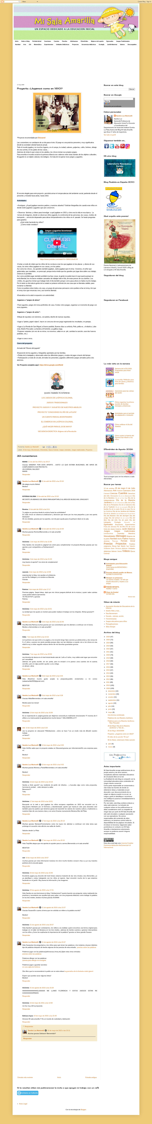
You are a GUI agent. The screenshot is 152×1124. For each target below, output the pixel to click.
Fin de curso (130, 527)
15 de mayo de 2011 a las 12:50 (41, 1003)
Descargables (132, 44)
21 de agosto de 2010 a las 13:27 (54, 907)
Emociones (119, 524)
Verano (119, 551)
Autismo (120, 490)
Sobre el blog (25, 41)
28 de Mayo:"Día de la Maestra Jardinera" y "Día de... (119, 727)
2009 (108, 688)
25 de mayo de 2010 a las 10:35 (41, 873)
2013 (108, 676)
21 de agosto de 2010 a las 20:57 (42, 925)
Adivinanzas (74, 41)
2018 (108, 661)
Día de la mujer (125, 509)
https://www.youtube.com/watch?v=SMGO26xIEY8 (59, 259)
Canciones (47, 41)
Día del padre (123, 520)
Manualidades (109, 536)
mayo (110, 712)
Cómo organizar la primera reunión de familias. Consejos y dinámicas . (124, 404)
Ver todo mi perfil (110, 135)
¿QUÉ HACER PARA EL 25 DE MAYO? (57, 427)
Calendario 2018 (129, 490)
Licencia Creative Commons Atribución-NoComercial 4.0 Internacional (118, 845)
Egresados (109, 41)
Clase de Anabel (112, 592)
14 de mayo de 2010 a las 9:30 (53, 745)
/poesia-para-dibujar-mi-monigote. (34, 960)
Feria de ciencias (110, 527)
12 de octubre (109, 488)
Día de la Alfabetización (125, 496)
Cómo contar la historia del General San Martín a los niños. (124, 437)
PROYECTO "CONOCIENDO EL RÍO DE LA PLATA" (57, 412)
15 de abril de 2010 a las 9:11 (39, 509)
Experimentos (48, 44)
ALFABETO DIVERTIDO (114, 574)
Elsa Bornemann (112, 613)
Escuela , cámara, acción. (115, 616)
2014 (108, 673)
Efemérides (84, 41)
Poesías (64, 41)
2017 (108, 664)
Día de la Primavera (111, 505)
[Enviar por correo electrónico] (47, 447)
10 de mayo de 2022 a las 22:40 (45, 1016)
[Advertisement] (76, 65)
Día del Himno (131, 513)
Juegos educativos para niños (116, 621)
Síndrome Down (109, 548)
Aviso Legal (23, 1104)
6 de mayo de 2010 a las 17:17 (40, 589)
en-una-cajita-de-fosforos (31, 967)
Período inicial (128, 541)
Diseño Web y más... (113, 611)
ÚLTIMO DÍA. (110, 594)
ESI (30, 44)
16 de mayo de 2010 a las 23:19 (41, 782)
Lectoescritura (108, 533)
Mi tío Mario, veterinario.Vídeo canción (121, 740)
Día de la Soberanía (125, 505)
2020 (108, 655)
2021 (108, 652)
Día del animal (114, 518)
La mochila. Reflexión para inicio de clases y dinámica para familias (124, 381)
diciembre (112, 691)
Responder (26, 474)
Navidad (17, 44)
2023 (108, 646)
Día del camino (124, 518)
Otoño (119, 539)
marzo (110, 747)
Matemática (37, 44)
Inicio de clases (109, 529)
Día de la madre (114, 509)
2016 (108, 667)
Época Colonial (53, 450)
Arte (24, 44)
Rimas (114, 546)
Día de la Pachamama (118, 502)
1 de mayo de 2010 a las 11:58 (41, 542)
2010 (108, 685)
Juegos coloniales (65, 450)
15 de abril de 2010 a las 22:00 (53, 529)
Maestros (131, 533)
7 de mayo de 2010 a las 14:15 (38, 637)
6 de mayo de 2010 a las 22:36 (53, 622)
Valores (122, 44)
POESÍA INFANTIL (112, 587)
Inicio (16, 41)
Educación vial (129, 522)
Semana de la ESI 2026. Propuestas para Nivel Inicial (123, 370)
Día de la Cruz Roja (121, 498)
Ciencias (113, 493)
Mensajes (121, 536)
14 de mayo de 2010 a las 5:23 (37, 728)
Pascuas (115, 541)
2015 (108, 670)
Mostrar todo (131, 596)
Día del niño (113, 520)
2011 (108, 682)
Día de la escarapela (122, 507)
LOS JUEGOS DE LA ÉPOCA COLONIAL (57, 398)
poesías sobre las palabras (86, 947)
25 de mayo (27, 450)
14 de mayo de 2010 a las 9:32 (53, 764)
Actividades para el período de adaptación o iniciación (124, 414)
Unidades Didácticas (62, 44)
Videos (126, 551)
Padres (125, 539)
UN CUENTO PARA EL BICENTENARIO (57, 417)
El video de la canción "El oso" (118, 737)
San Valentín (130, 546)
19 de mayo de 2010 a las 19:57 (37, 858)
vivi (23, 728)
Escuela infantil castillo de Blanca (119, 572)
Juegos (107, 531)
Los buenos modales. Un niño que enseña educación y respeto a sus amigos (117, 581)
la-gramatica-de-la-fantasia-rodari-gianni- (79, 971)
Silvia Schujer (110, 627)
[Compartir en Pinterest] (56, 447)
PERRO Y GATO (111, 589)
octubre (111, 697)
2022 (108, 649)
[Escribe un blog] (49, 447)
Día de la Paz (130, 502)
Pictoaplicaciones (112, 624)
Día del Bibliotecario (121, 513)
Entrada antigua (91, 1077)
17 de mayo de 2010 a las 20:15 (53, 840)
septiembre (112, 700)
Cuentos (56, 41)
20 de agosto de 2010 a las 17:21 (42, 890)
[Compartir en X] (52, 447)
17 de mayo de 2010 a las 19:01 (41, 801)
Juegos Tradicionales (123, 41)
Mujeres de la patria (97, 41)
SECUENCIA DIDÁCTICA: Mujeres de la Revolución (57, 431)
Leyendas (120, 533)
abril (110, 744)
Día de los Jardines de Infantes (124, 511)
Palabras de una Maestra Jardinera (120, 718)
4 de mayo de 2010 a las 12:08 (40, 572)
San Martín (121, 546)
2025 (108, 640)
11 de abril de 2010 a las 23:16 (53, 481)
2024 (108, 643)
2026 (108, 637)
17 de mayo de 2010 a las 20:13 (53, 821)
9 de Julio (130, 488)
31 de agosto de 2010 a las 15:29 (42, 988)
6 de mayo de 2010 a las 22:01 (41, 609)
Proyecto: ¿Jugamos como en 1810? (121, 734)
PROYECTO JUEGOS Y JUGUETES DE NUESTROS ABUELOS (57, 407)
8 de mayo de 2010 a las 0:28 (52, 695)
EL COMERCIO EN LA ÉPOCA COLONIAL (57, 422)
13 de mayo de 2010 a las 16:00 (41, 712)
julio (109, 706)
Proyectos (75, 44)
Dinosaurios (114, 496)
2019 (108, 658)
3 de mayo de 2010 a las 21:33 (41, 559)
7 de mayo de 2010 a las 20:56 (41, 654)
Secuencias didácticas (89, 44)
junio (110, 709)
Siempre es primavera (114, 578)
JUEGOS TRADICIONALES (57, 403)
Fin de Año (121, 527)
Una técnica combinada (116, 715)
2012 (108, 679)
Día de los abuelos (110, 513)
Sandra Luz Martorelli (30, 481)
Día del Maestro (110, 516)
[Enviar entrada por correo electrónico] (43, 447)
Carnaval (106, 493)
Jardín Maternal (112, 44)
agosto (110, 703)
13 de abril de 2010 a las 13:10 (48, 496)
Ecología (101, 44)
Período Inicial (36, 41)
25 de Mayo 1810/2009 (116, 731)
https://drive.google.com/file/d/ (51, 365)
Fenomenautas (111, 619)
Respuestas (29, 1026)
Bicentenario (35, 450)
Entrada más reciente (25, 1077)
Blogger (83, 1109)
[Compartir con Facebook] (54, 447)
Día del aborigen (123, 516)
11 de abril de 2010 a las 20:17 (39, 462)
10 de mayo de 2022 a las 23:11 (58, 1030)
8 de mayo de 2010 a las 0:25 (52, 676)
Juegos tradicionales (78, 450)
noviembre (112, 694)
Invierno (118, 529)
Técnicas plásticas (121, 548)
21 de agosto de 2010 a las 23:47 (54, 942)
